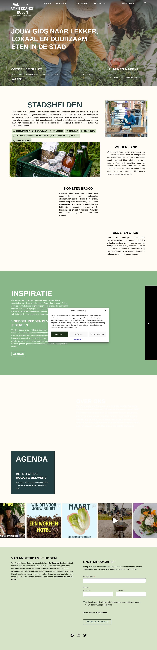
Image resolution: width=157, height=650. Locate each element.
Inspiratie (31, 293)
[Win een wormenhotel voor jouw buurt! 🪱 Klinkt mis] (25, 522)
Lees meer (18, 356)
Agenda (113, 77)
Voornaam (87, 592)
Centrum (17, 74)
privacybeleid (101, 614)
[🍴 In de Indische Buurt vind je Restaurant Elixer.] (132, 522)
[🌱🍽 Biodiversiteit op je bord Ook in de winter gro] (97, 522)
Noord (46, 74)
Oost (57, 74)
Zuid (74, 74)
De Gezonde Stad (56, 565)
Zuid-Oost (86, 74)
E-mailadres (89, 578)
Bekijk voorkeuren (97, 334)
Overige (17, 79)
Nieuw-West (32, 74)
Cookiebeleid (77, 339)
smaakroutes (134, 77)
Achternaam (120, 592)
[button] (105, 311)
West (66, 74)
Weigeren (78, 334)
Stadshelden (54, 105)
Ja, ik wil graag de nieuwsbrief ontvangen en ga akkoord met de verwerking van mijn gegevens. (113, 605)
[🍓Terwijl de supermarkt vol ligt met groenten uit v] (61, 522)
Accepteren (59, 334)
